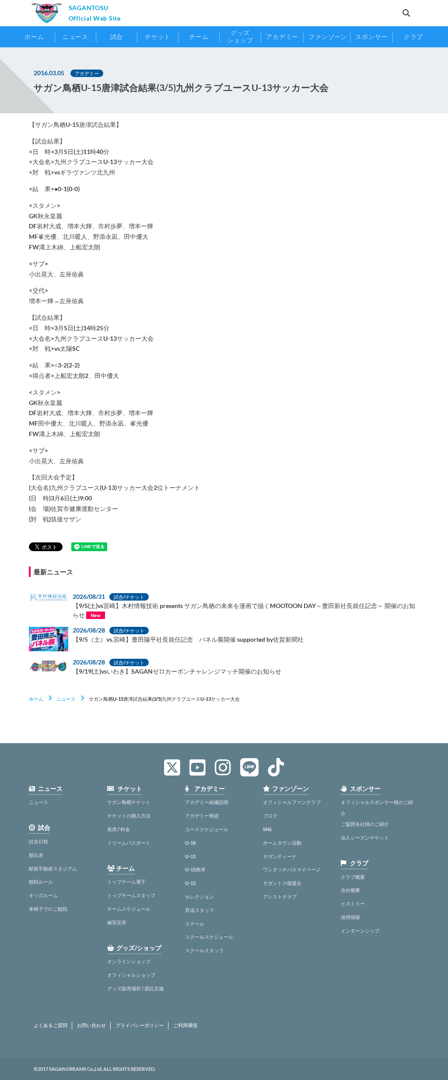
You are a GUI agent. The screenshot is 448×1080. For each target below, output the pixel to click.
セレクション (199, 896)
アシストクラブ (280, 896)
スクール (194, 923)
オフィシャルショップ (131, 975)
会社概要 (350, 890)
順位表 (36, 855)
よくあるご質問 (50, 1025)
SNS (267, 829)
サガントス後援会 (282, 883)
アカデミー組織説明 (206, 802)
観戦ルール (41, 881)
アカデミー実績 (202, 815)
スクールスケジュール (209, 937)
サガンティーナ (280, 856)
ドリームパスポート (128, 843)
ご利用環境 (185, 1025)
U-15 (190, 856)
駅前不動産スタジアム (53, 868)
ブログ (270, 815)
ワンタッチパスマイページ (292, 869)
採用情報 (350, 917)
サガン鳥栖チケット (128, 802)
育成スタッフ (199, 910)
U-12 (190, 883)
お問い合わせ (91, 1025)
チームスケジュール (128, 909)
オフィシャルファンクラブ (292, 802)
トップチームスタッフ (131, 895)
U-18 (190, 843)
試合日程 (38, 841)
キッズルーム (43, 895)
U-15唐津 (195, 869)
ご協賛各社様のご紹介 (365, 824)
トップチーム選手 (126, 881)
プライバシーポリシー (140, 1025)
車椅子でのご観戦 (48, 909)
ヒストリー (353, 903)
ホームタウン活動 (282, 843)
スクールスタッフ (204, 950)
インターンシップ (360, 930)
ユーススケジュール (206, 829)
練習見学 (116, 922)
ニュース (66, 699)
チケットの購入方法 (128, 815)
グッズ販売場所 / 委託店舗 (135, 988)
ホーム (36, 699)
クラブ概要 (353, 877)
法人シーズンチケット (365, 837)
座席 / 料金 (118, 829)
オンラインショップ (128, 961)
